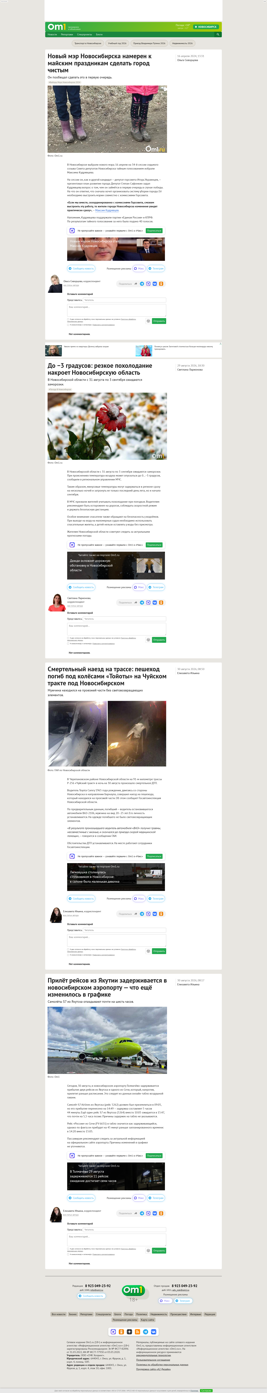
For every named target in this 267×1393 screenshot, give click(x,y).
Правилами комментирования (104, 325)
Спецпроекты (84, 34)
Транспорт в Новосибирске (88, 43)
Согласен (206, 1390)
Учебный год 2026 (117, 43)
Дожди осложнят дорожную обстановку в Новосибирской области (91, 565)
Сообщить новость (83, 268)
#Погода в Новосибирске (60, 389)
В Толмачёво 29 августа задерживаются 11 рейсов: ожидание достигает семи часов (93, 1176)
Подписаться (154, 230)
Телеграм (158, 268)
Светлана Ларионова (190, 369)
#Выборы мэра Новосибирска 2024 (64, 82)
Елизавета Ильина (188, 673)
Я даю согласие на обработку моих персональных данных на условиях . (101, 320)
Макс (141, 268)
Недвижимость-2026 (182, 43)
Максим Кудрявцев (107, 210)
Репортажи (67, 34)
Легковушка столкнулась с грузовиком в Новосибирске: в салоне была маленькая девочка (94, 877)
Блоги (99, 34)
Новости (52, 34)
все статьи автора (71, 285)
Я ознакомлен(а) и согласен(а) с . (92, 325)
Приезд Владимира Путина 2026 (149, 43)
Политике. (195, 1391)
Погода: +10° (183, 26)
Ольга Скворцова (187, 60)
